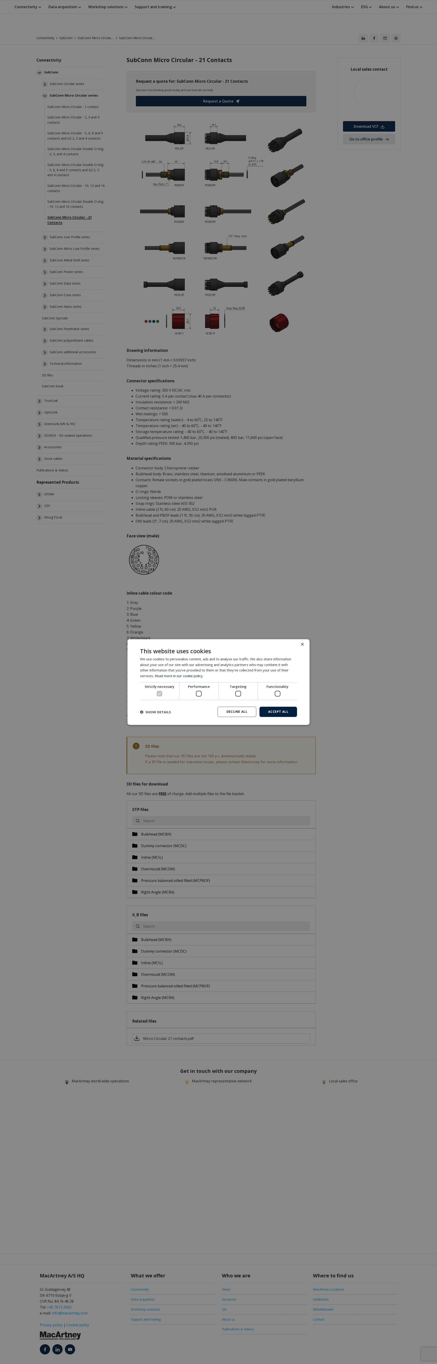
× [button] (302, 644)
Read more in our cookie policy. (179, 675)
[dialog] (218, 682)
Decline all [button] (236, 711)
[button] (155, 711)
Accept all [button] (278, 711)
